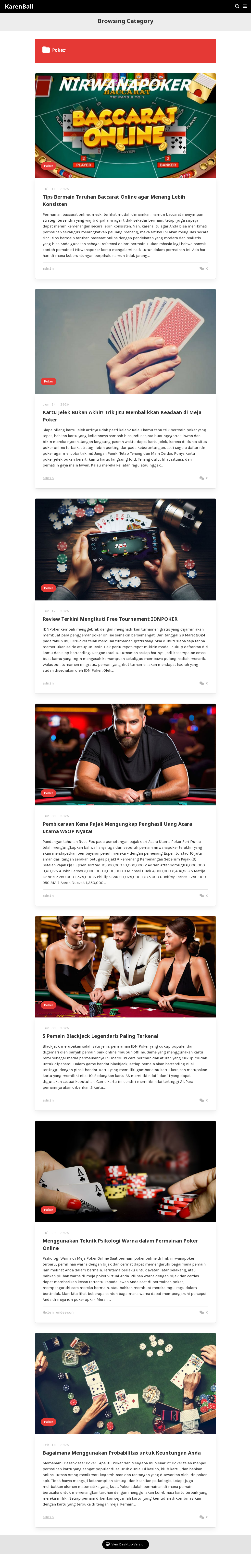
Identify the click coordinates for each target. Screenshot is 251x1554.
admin (48, 269)
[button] (245, 6)
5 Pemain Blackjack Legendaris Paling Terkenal (100, 1036)
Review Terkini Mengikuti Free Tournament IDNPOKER (110, 619)
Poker (48, 166)
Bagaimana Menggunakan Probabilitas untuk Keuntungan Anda (122, 1452)
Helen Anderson (58, 1313)
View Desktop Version (128, 1544)
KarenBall (19, 6)
